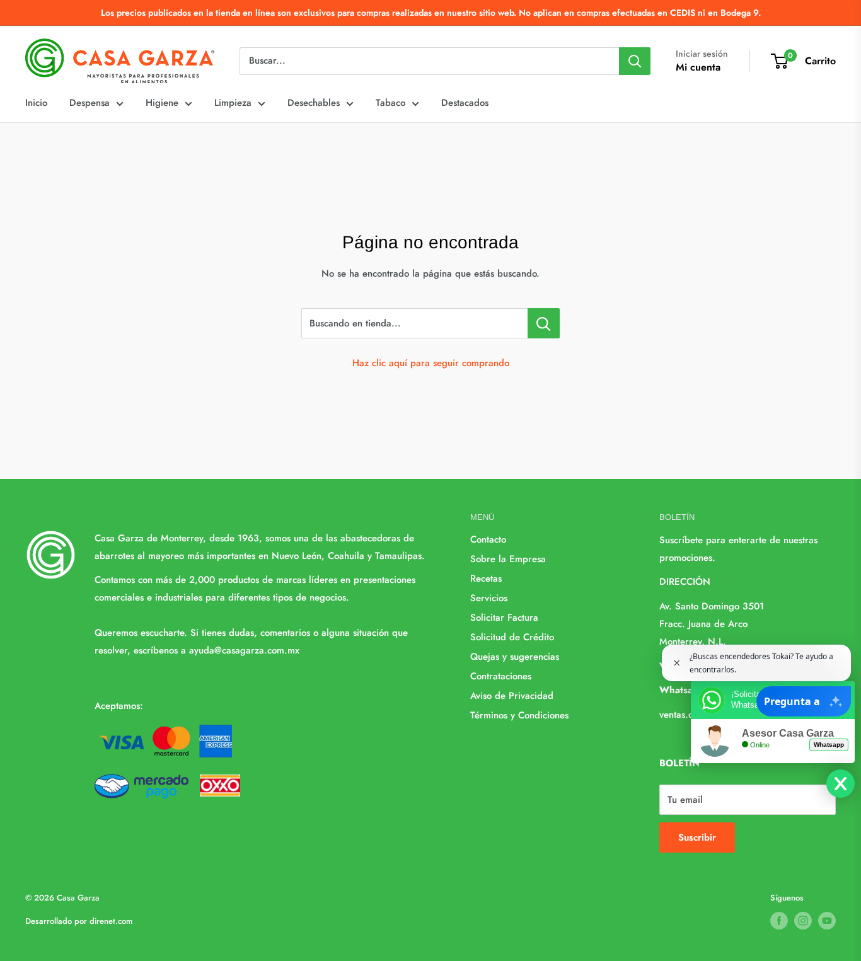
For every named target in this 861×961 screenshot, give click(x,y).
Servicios (488, 598)
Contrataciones (500, 676)
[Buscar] (634, 61)
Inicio (36, 103)
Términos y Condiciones (519, 715)
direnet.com (111, 921)
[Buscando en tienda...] (544, 323)
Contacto (488, 539)
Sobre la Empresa (508, 559)
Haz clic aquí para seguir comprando (430, 363)
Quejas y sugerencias (514, 657)
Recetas (486, 578)
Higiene (162, 103)
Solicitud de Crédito (512, 637)
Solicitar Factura (504, 617)
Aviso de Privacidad (511, 696)
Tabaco (390, 103)
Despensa (89, 103)
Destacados (464, 103)
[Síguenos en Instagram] (803, 920)
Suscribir (697, 837)
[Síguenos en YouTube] (827, 920)
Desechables (313, 103)
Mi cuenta (698, 67)
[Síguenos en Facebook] (779, 920)
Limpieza (232, 103)
